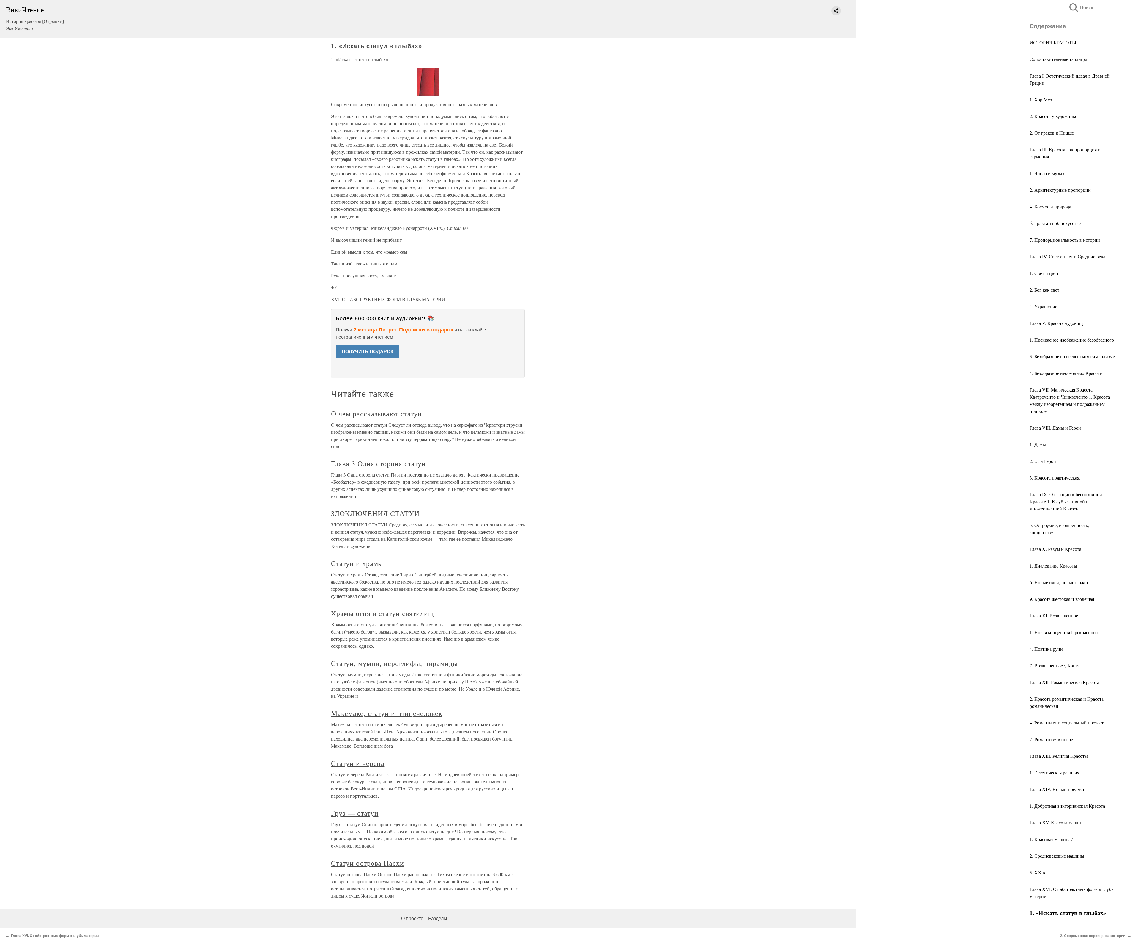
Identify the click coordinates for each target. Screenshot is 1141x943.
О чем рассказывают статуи (376, 413)
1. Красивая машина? (1051, 839)
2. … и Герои (1043, 461)
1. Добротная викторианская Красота (1067, 806)
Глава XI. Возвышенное (1054, 615)
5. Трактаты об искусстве (1055, 223)
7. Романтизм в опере (1051, 739)
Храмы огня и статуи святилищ (382, 613)
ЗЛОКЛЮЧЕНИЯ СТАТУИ (375, 513)
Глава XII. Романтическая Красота (1064, 682)
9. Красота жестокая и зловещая (1062, 599)
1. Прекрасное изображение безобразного (1072, 340)
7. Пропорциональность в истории (1065, 240)
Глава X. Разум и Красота (1055, 549)
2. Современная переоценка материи (1092, 936)
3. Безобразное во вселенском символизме (1072, 356)
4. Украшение (1043, 306)
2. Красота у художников (1055, 116)
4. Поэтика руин (1046, 649)
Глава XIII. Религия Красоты (1059, 756)
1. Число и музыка (1048, 173)
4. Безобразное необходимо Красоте (1066, 373)
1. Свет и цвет (1044, 273)
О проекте (412, 918)
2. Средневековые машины (1057, 856)
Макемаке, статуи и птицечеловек (386, 713)
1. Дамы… (1040, 444)
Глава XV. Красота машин (1056, 822)
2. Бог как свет (1044, 290)
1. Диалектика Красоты (1053, 565)
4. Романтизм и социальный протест (1067, 722)
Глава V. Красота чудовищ (1056, 323)
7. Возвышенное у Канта (1055, 665)
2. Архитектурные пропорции (1060, 190)
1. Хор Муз (1041, 99)
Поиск (1081, 7)
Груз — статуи (354, 813)
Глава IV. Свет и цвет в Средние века (1067, 256)
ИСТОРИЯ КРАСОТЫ (1053, 42)
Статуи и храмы (357, 563)
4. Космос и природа (1050, 206)
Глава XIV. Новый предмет (1057, 789)
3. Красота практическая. (1055, 477)
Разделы (437, 918)
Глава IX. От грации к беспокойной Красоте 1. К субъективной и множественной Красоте (1066, 501)
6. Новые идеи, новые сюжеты (1061, 582)
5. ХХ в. (1038, 872)
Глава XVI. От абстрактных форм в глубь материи (55, 936)
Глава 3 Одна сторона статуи (378, 463)
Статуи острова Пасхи (367, 863)
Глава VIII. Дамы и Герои (1055, 428)
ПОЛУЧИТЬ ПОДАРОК (367, 351)
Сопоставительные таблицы (1058, 59)
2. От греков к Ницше (1052, 133)
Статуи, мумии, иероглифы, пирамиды (394, 663)
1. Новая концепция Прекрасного (1064, 632)
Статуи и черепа (357, 763)
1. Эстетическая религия (1054, 772)
